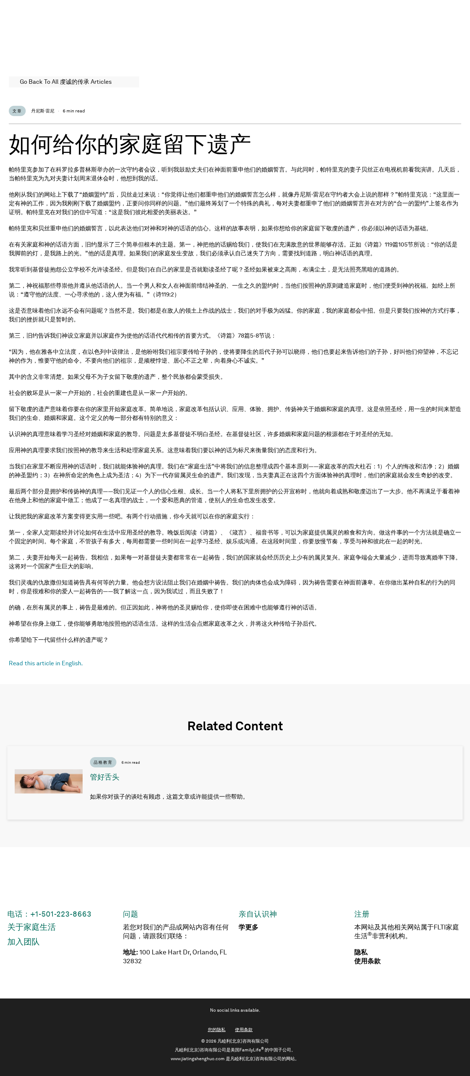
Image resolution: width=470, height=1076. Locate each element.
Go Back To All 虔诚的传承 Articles (66, 81)
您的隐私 (216, 1029)
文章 (17, 111)
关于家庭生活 (31, 927)
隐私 (361, 952)
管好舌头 (104, 777)
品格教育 (103, 762)
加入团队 (23, 942)
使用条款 (367, 961)
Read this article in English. (46, 663)
